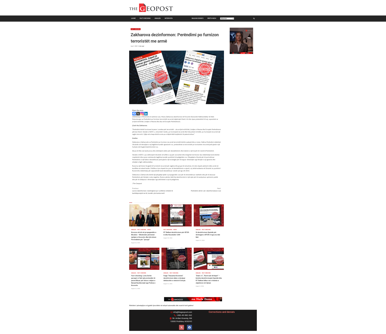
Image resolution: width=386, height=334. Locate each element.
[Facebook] (134, 113)
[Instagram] (142, 113)
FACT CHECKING (145, 18)
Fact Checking (135, 29)
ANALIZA (158, 18)
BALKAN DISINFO (197, 18)
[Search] (254, 19)
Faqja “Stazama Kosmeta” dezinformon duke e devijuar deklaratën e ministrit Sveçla (176, 259)
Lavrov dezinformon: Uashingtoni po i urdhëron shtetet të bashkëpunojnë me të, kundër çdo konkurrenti (152, 191)
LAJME (133, 18)
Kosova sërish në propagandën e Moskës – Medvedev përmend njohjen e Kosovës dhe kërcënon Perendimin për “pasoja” (144, 215)
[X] (138, 113)
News (149, 229)
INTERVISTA (169, 18)
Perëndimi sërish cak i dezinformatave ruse (206, 190)
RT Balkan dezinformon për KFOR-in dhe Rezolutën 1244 (176, 215)
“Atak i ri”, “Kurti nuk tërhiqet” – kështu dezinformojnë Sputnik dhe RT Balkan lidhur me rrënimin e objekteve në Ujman (209, 259)
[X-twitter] (181, 327)
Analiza (133, 229)
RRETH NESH (211, 18)
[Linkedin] (146, 113)
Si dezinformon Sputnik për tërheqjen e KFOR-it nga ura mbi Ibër (209, 215)
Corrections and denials (222, 312)
